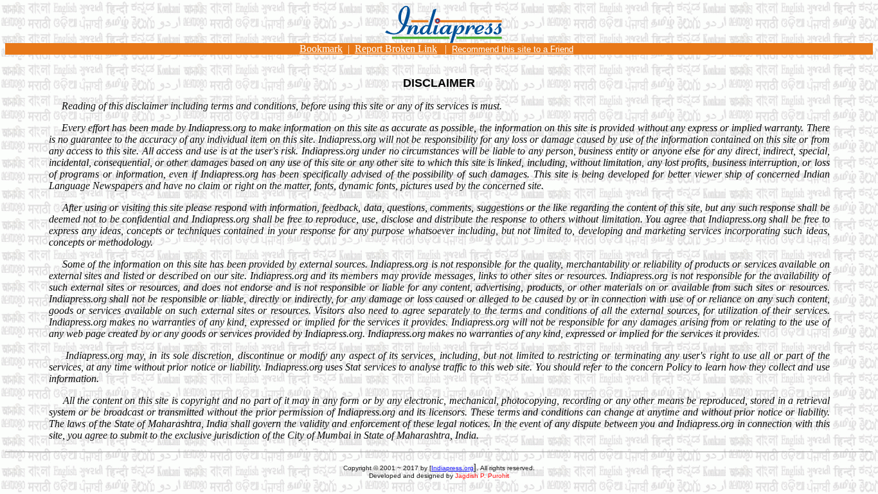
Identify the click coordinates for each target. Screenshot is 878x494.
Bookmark (321, 48)
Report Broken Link (396, 48)
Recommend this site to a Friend (512, 49)
